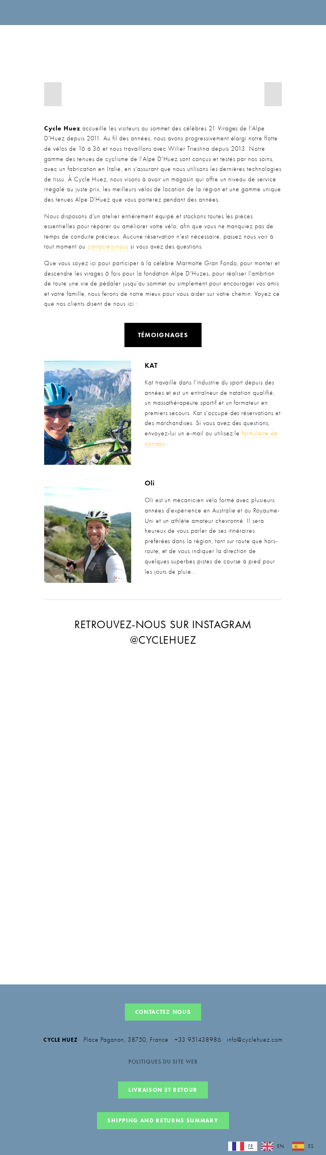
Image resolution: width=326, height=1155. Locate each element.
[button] (53, 94)
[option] (272, 1146)
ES (311, 1146)
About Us (235, 45)
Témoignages (163, 335)
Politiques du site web (163, 1062)
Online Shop (192, 45)
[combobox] (242, 1146)
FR (250, 1146)
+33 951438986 (198, 1040)
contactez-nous (107, 246)
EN (280, 1146)
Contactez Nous (163, 1012)
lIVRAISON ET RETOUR (163, 1090)
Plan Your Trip (282, 45)
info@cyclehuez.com (254, 1040)
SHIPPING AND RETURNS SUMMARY (162, 1120)
